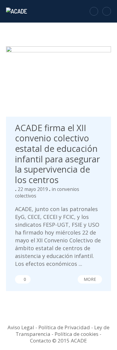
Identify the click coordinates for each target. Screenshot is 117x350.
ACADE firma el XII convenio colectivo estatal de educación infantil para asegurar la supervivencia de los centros (57, 154)
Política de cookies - (78, 333)
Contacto (40, 340)
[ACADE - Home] (17, 11)
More (90, 279)
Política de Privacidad (64, 327)
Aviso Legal (21, 327)
